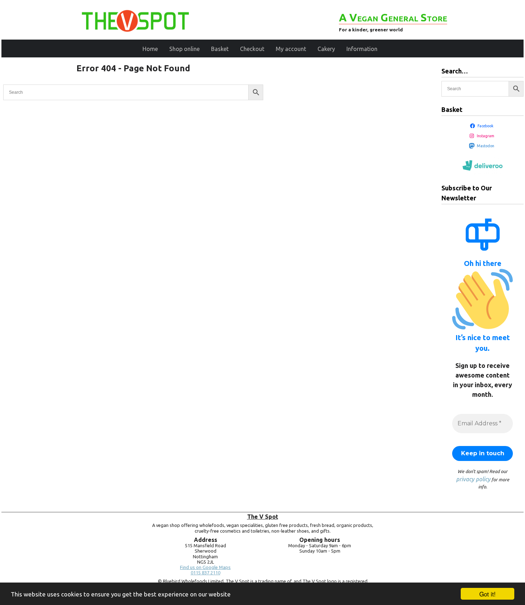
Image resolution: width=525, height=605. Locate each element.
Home (150, 49)
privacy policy (473, 479)
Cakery (326, 49)
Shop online (184, 49)
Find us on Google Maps (205, 567)
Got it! (487, 593)
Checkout (252, 49)
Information (362, 49)
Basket (220, 49)
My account (291, 49)
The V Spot (262, 516)
